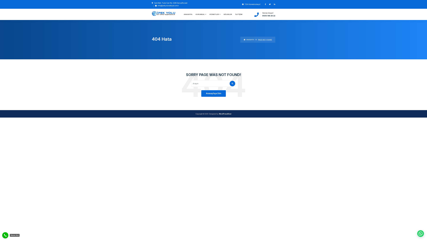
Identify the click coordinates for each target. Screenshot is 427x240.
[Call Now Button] (5, 235)
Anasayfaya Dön (213, 93)
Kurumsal (200, 14)
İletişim (238, 14)
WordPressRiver (225, 114)
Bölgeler (228, 14)
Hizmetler (214, 14)
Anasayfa (188, 14)
